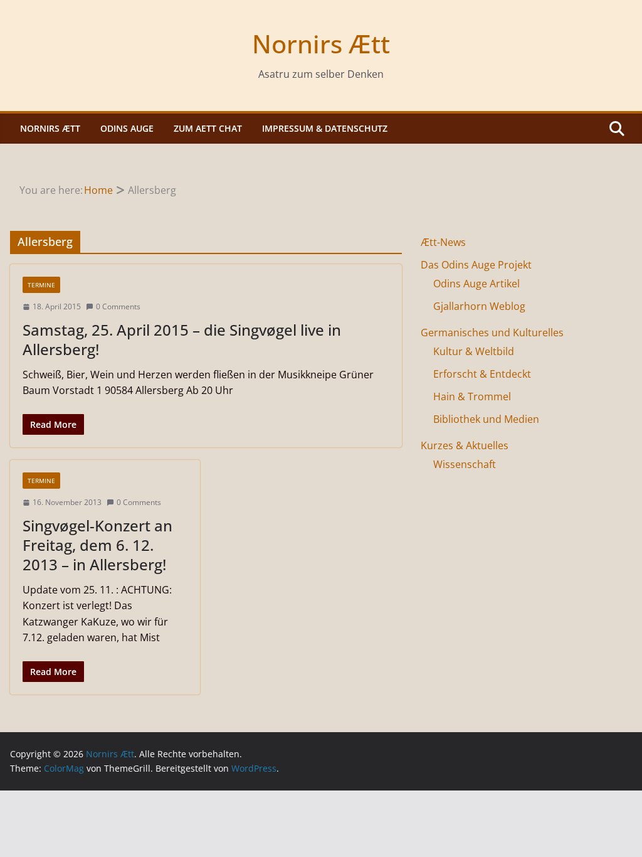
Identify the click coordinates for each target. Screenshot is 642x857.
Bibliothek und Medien (486, 419)
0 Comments (118, 306)
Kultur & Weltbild (473, 351)
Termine (41, 284)
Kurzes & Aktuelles (464, 445)
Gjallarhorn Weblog (479, 306)
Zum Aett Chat (208, 128)
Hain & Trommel (472, 396)
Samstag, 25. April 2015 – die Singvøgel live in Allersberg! (182, 339)
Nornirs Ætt (321, 43)
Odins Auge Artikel (476, 283)
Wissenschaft (464, 464)
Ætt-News (443, 242)
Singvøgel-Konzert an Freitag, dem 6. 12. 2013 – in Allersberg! (97, 545)
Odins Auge (127, 128)
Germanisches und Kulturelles (492, 332)
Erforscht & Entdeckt (482, 374)
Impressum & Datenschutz (324, 128)
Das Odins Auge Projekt (476, 265)
